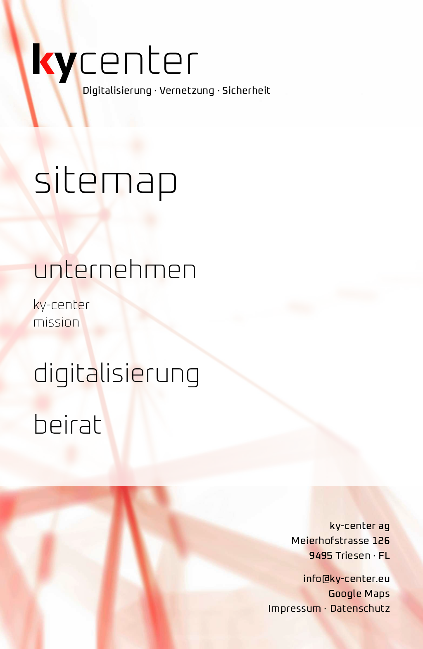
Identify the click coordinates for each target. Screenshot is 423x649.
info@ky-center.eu (346, 579)
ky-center (61, 305)
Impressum (295, 609)
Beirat (67, 426)
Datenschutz (360, 609)
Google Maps (359, 594)
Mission (56, 322)
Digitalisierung (116, 374)
